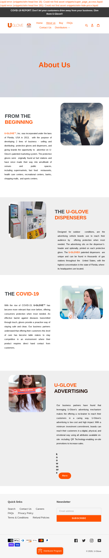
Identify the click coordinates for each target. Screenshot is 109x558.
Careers (40, 509)
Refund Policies (41, 517)
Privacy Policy (25, 513)
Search (11, 509)
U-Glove (97, 551)
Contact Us (26, 509)
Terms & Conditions (18, 517)
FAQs (11, 513)
